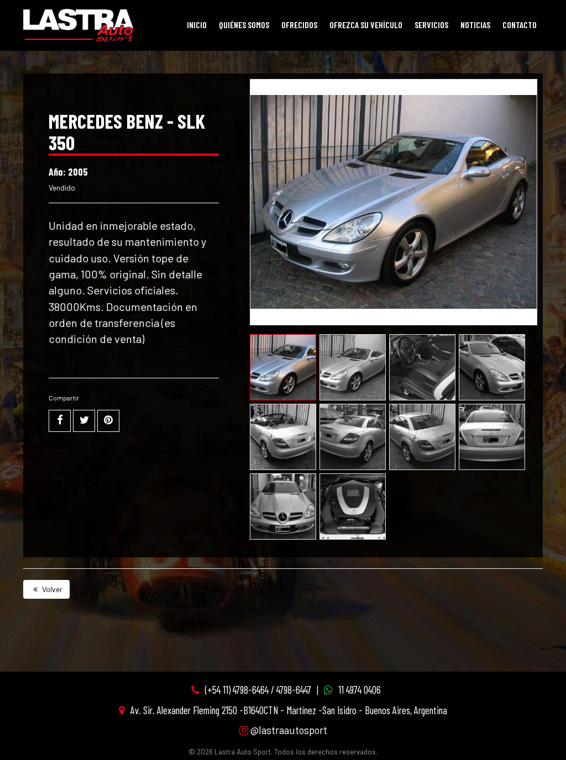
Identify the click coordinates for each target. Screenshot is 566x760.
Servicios (431, 24)
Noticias (475, 24)
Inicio (197, 24)
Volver (51, 589)
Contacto (519, 24)
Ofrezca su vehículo (365, 24)
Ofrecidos (299, 24)
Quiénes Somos (244, 24)
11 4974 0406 (359, 689)
